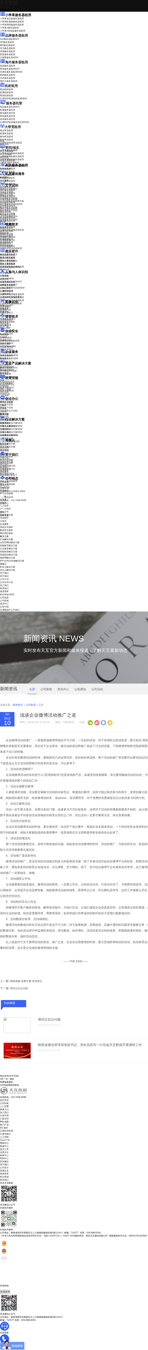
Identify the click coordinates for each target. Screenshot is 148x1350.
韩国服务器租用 (7, 75)
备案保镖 (7, 390)
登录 (2, 512)
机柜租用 (11, 86)
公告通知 (80, 689)
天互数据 (8, 2)
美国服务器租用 (7, 66)
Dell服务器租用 (9, 39)
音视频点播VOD (8, 237)
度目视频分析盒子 (8, 255)
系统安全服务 (9, 355)
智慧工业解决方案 (11, 426)
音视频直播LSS (7, 240)
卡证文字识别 (6, 192)
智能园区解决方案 (8, 554)
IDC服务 (4, 1128)
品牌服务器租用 (16, 35)
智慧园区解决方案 (11, 429)
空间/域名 (12, 147)
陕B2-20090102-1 (53, 1235)
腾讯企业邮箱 (6, 402)
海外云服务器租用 (8, 81)
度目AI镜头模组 (7, 258)
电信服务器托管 (10, 107)
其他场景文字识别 (8, 219)
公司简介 (4, 1167)
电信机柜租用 (6, 89)
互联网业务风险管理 (9, 341)
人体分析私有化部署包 (11, 297)
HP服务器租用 (7, 42)
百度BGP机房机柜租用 (13, 98)
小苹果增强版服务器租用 (12, 24)
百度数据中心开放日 (12, 491)
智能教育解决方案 (8, 545)
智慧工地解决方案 (11, 432)
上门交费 (4, 1106)
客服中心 (4, 1146)
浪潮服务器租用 (7, 51)
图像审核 (4, 311)
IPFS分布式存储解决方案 (12, 561)
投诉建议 (4, 1161)
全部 (32, 689)
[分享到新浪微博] (96, 722)
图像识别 (6, 305)
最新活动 (4, 7)
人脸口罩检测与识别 (12, 288)
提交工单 (4, 1149)
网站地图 (4, 1121)
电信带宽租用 (6, 130)
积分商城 (7, 473)
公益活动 (4, 1118)
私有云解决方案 (7, 443)
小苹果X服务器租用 (9, 27)
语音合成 (4, 323)
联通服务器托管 (7, 110)
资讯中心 (4, 485)
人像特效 (6, 291)
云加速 (3, 408)
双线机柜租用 (6, 95)
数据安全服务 (9, 358)
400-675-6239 (7, 1288)
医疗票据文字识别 (11, 204)
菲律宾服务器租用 (11, 72)
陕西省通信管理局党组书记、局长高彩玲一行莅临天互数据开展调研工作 (90, 1045)
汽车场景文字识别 (8, 198)
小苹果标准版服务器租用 (12, 21)
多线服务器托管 (7, 119)
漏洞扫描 (7, 367)
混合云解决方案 (7, 446)
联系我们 (4, 467)
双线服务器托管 (7, 116)
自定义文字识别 (7, 213)
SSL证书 (7, 347)
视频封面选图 (6, 234)
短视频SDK (5, 243)
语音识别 (6, 320)
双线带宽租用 (6, 139)
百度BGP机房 (6, 1131)
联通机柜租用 (6, 92)
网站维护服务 (6, 533)
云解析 (3, 405)
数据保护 (4, 373)
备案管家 (7, 387)
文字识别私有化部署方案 (12, 201)
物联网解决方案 (7, 558)
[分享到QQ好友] (103, 722)
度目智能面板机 (10, 267)
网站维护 (7, 370)
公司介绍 (4, 458)
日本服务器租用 (7, 78)
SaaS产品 (5, 394)
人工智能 (4, 180)
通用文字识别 (9, 189)
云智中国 (4, 488)
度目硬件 (11, 251)
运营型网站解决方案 (9, 542)
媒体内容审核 (6, 231)
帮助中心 (4, 503)
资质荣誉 (4, 470)
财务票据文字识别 (8, 210)
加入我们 (4, 464)
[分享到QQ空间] (109, 722)
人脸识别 (4, 275)
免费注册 (4, 515)
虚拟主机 (4, 157)
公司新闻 (4, 482)
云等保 (6, 337)
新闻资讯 (18, 704)
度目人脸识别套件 (8, 261)
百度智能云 (5, 1134)
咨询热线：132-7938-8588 (13, 500)
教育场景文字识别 (8, 207)
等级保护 (4, 334)
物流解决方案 (9, 435)
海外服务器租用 (16, 62)
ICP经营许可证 (7, 381)
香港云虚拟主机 (7, 160)
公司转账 (4, 1103)
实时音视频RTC (7, 246)
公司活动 (97, 689)
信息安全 (4, 1152)
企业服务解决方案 (8, 548)
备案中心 (4, 1155)
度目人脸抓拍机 (7, 264)
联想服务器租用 (7, 54)
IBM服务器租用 (7, 45)
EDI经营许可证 (7, 384)
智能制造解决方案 (8, 551)
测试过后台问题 (19, 988)
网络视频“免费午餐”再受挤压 (26, 981)
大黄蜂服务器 (9, 57)
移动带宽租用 (6, 136)
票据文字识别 (6, 195)
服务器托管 (14, 103)
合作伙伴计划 (6, 461)
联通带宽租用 (6, 133)
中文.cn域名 (6, 154)
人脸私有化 (5, 294)
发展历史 (4, 1170)
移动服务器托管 (7, 113)
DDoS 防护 (5, 169)
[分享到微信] (90, 722)
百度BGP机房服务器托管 (14, 122)
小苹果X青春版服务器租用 (12, 31)
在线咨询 (5, 1291)
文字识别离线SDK (9, 216)
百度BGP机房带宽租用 (11, 142)
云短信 (3, 411)
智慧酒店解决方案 (11, 423)
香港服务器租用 (10, 69)
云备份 (3, 521)
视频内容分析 (6, 228)
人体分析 (7, 278)
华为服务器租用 (7, 48)
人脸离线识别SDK (11, 281)
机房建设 (4, 177)
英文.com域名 (6, 151)
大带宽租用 (13, 127)
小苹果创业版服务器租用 (12, 18)
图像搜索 (4, 308)
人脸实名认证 (9, 284)
